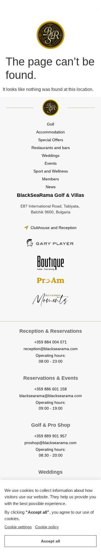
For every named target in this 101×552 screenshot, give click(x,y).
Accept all (50, 541)
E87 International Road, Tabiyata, (50, 206)
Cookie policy (47, 527)
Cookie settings (18, 527)
